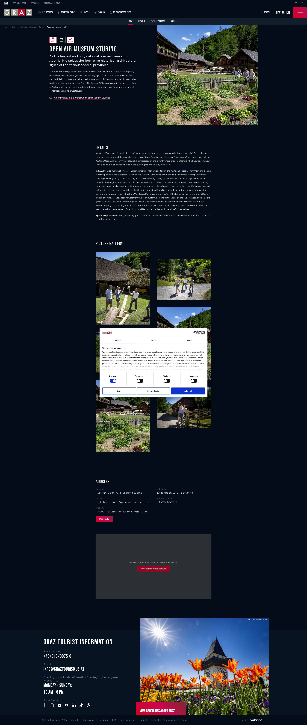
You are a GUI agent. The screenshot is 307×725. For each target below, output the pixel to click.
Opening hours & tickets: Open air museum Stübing (82, 97)
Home (6, 3)
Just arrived (47, 12)
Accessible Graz (68, 12)
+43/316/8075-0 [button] (57, 656)
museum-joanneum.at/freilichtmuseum (122, 511)
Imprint (143, 720)
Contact (74, 720)
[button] (44, 705)
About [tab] (189, 340)
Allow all (188, 391)
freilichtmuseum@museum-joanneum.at (122, 502)
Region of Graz (19, 3)
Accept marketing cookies (153, 569)
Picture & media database (95, 720)
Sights (41, 27)
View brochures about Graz (157, 711)
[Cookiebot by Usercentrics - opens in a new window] (194, 332)
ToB (114, 720)
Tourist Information (122, 12)
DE (296, 3)
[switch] (140, 381)
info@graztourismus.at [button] (63, 669)
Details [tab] (153, 340)
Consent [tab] (117, 340)
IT (302, 3)
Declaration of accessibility (164, 720)
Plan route (104, 519)
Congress (35, 3)
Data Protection (127, 720)
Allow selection (153, 391)
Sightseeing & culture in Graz (24, 27)
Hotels (87, 12)
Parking (101, 12)
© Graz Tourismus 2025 (54, 720)
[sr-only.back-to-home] (20, 12)
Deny (119, 391)
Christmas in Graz (52, 3)
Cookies (186, 720)
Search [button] (267, 12)
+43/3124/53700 (167, 502)
